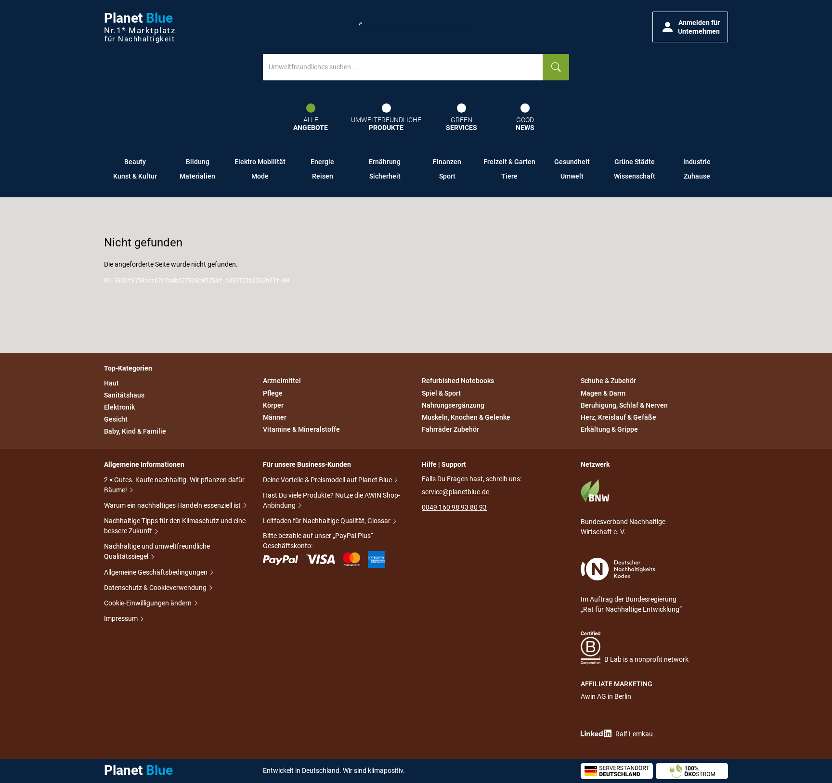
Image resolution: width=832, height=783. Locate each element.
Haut (111, 383)
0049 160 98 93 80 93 (454, 507)
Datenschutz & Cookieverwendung (156, 587)
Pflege (273, 393)
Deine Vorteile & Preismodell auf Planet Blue (328, 480)
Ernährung (385, 162)
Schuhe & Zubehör (608, 381)
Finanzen (447, 162)
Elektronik (119, 407)
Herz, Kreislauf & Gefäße (618, 417)
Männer (274, 417)
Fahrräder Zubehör (450, 429)
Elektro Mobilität (260, 162)
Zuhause (697, 176)
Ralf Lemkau (634, 734)
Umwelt (572, 176)
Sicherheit (385, 176)
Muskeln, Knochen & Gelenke (466, 417)
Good (525, 124)
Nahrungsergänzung (453, 405)
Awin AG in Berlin (606, 696)
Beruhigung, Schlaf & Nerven (624, 405)
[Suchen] (556, 67)
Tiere (509, 176)
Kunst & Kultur (135, 176)
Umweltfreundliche (386, 124)
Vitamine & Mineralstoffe (301, 429)
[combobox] (403, 67)
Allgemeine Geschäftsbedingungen (156, 572)
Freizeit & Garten (509, 162)
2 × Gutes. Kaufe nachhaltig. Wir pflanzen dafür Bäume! (174, 485)
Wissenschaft (634, 176)
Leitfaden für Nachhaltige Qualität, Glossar (327, 521)
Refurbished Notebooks (458, 381)
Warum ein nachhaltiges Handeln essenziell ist (173, 505)
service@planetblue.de (455, 492)
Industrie (697, 162)
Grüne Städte (634, 162)
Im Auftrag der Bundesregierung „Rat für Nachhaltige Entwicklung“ (631, 604)
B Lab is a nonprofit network (646, 659)
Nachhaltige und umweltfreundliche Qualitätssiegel (157, 551)
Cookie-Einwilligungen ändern (148, 603)
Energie (322, 162)
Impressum (121, 618)
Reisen (322, 176)
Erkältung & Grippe (609, 429)
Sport (447, 176)
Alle (310, 124)
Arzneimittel (282, 381)
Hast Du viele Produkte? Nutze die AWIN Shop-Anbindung (331, 500)
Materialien (197, 176)
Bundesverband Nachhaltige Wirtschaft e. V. (623, 527)
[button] (690, 27)
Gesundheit (572, 162)
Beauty (135, 162)
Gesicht (116, 419)
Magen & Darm (603, 393)
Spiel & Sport (441, 393)
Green (461, 124)
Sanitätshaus (124, 395)
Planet (139, 27)
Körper (273, 405)
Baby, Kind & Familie (135, 431)
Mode (260, 176)
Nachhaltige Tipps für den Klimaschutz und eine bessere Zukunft (175, 526)
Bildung (197, 162)
